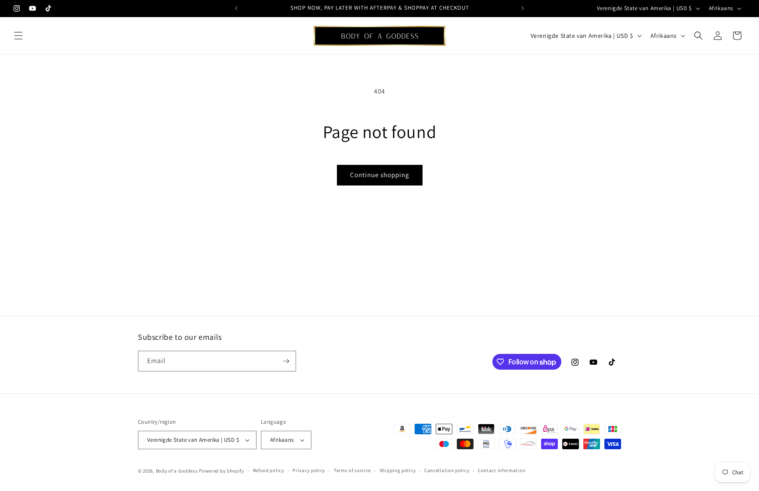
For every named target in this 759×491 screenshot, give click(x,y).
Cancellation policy (446, 470)
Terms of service (352, 470)
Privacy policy (309, 470)
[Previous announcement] (236, 8)
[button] (18, 35)
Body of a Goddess (177, 471)
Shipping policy (398, 470)
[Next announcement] (522, 8)
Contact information (501, 470)
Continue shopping (379, 175)
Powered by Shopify (221, 471)
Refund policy (268, 470)
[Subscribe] (286, 361)
